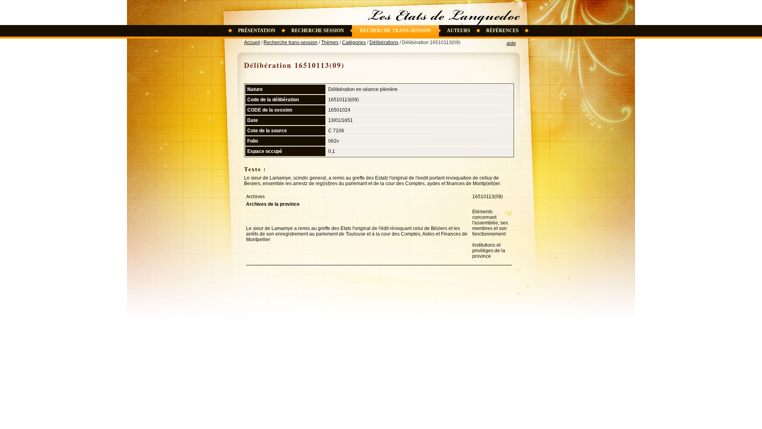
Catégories (354, 42)
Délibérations (383, 42)
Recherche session (317, 30)
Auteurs (458, 30)
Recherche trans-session (395, 30)
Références (502, 30)
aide (511, 43)
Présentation (256, 30)
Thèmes (330, 42)
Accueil (252, 42)
